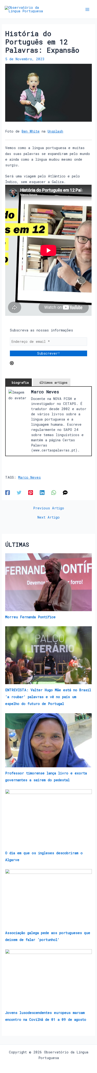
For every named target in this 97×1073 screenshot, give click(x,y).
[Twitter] (19, 492)
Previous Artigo (48, 508)
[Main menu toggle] (87, 9)
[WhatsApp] (53, 492)
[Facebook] (7, 492)
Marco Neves (29, 477)
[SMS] (65, 492)
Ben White (31, 131)
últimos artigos (53, 382)
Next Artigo (48, 517)
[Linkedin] (42, 492)
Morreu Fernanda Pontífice (30, 617)
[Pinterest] (30, 492)
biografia (20, 382)
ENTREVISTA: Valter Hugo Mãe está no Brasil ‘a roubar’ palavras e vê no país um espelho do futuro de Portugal (48, 697)
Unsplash (55, 131)
